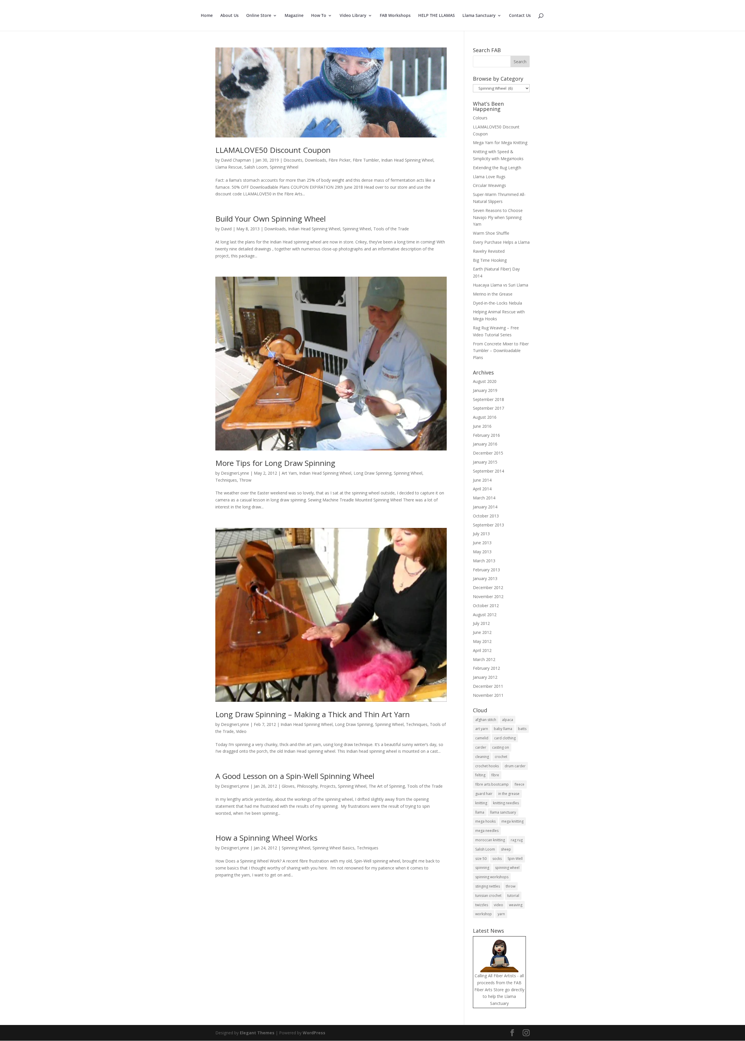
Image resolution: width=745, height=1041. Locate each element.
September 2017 (488, 408)
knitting (481, 802)
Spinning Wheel (284, 167)
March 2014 (484, 498)
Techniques (226, 480)
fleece (519, 784)
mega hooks (485, 821)
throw (510, 886)
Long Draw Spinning (372, 473)
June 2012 (482, 632)
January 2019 (485, 390)
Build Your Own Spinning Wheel (270, 218)
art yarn (481, 728)
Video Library (353, 15)
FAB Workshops (395, 15)
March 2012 (484, 659)
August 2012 (484, 614)
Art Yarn (289, 473)
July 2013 (481, 533)
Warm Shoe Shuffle (491, 233)
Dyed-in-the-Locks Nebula (497, 303)
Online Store (258, 15)
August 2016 (484, 417)
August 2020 (484, 381)
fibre (495, 775)
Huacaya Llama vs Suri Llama (500, 285)
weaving (515, 904)
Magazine (294, 15)
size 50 (481, 858)
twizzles (481, 904)
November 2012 (488, 596)
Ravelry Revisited (489, 251)
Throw (245, 480)
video (498, 904)
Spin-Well (515, 858)
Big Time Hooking (490, 260)
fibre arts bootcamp (492, 784)
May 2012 (482, 641)
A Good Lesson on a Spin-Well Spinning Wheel (294, 776)
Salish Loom (255, 167)
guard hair (483, 793)
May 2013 (482, 551)
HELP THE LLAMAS (436, 15)
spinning (482, 867)
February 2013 (486, 569)
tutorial (513, 895)
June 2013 (482, 542)
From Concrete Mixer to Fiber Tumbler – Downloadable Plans (501, 350)
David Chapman (236, 160)
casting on (500, 747)
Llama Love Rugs (489, 176)
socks (497, 858)
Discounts (292, 160)
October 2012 (486, 605)
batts (522, 728)
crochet (501, 756)
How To (318, 15)
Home (207, 15)
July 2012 (481, 623)
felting (480, 775)
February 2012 (486, 668)
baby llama (503, 728)
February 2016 (486, 435)
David (226, 228)
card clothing (505, 738)
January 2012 (485, 677)
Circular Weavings (489, 185)
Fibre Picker (339, 160)
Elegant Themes (257, 1032)
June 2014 (482, 480)
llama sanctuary (503, 812)
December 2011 (488, 686)
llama (479, 812)
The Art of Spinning (387, 786)
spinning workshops (491, 876)
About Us (229, 15)
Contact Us (520, 15)
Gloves (288, 786)
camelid (481, 738)
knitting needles (506, 802)
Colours (480, 118)
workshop (483, 913)
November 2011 (488, 695)
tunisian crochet (488, 895)
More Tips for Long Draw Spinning (275, 463)
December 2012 (488, 587)
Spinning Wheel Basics (333, 848)
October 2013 (486, 516)
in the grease (508, 793)
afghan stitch (485, 719)
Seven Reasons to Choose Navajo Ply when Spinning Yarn (498, 217)
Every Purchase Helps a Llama (501, 242)
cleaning (482, 756)
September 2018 (488, 399)
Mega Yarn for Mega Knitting (500, 142)
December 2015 (488, 453)
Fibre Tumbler (366, 160)
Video (241, 731)
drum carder (515, 765)
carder (480, 747)
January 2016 (485, 444)
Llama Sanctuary (479, 15)
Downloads (315, 160)
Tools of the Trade (391, 228)
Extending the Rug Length (497, 167)
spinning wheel (507, 867)
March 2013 (484, 560)
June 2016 (482, 426)
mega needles (487, 830)
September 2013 (488, 525)
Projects (328, 786)
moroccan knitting (490, 839)
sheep (506, 849)
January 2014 (485, 507)
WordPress (314, 1032)
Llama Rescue (228, 167)
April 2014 (482, 489)
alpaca (507, 719)
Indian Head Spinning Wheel (407, 160)
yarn (501, 913)
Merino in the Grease (492, 294)
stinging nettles (487, 886)
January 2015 (485, 462)
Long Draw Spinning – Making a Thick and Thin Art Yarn (312, 714)
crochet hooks (487, 765)
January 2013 (485, 578)
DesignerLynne (235, 473)
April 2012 (482, 650)
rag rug (517, 839)
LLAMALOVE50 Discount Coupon (273, 150)
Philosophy (307, 786)
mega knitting (512, 821)
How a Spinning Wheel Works (266, 838)
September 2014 (488, 471)
